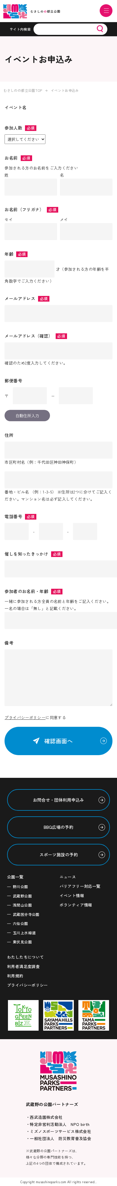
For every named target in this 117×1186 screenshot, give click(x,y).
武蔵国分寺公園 (26, 914)
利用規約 (15, 976)
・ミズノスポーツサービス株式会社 (58, 1131)
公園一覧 (15, 877)
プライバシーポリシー (25, 717)
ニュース (68, 877)
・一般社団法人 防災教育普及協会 (58, 1138)
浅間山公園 (22, 905)
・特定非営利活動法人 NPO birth (58, 1124)
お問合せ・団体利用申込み (58, 800)
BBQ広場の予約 (58, 827)
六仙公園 (20, 923)
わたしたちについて (25, 957)
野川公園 (20, 886)
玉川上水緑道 (24, 932)
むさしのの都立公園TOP (22, 90)
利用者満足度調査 (23, 966)
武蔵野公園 (22, 896)
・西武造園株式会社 (44, 1117)
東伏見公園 (22, 941)
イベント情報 (72, 895)
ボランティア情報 (76, 905)
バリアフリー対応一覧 (80, 886)
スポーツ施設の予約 (58, 854)
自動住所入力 (27, 415)
